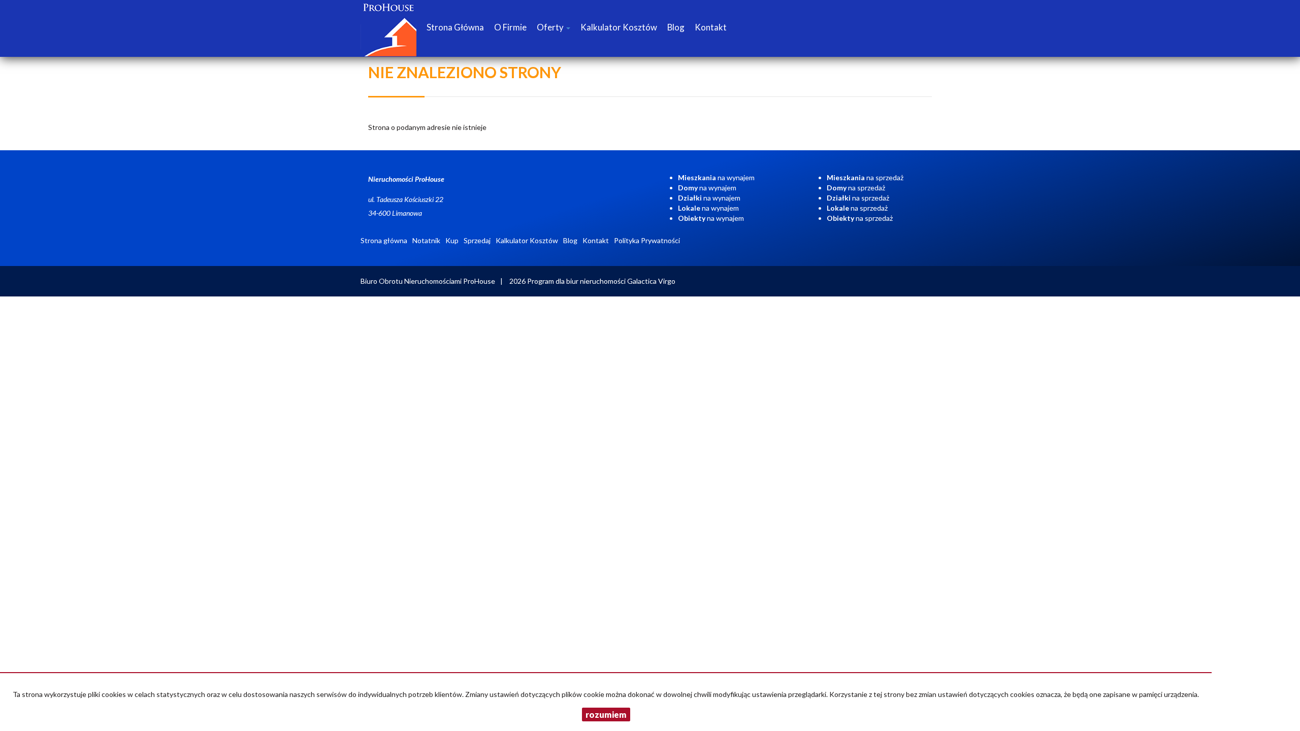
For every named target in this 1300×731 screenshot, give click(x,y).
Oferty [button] (551, 27)
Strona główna (455, 27)
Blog (676, 27)
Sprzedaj (477, 240)
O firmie (510, 27)
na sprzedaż (865, 177)
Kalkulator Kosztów (618, 27)
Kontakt (711, 27)
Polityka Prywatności (647, 240)
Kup (452, 240)
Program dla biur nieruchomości (577, 281)
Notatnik (426, 240)
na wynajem (716, 177)
